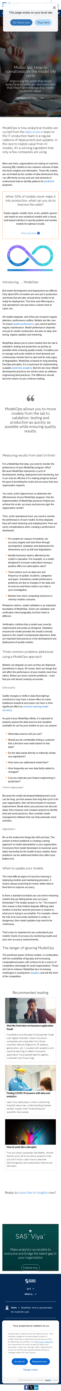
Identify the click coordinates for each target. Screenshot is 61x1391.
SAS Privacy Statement (44, 1342)
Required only (39, 1361)
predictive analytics (22, 368)
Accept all (19, 1361)
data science (34, 132)
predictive (49, 181)
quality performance (23, 324)
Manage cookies (30, 1369)
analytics (35, 973)
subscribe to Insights (33, 1193)
